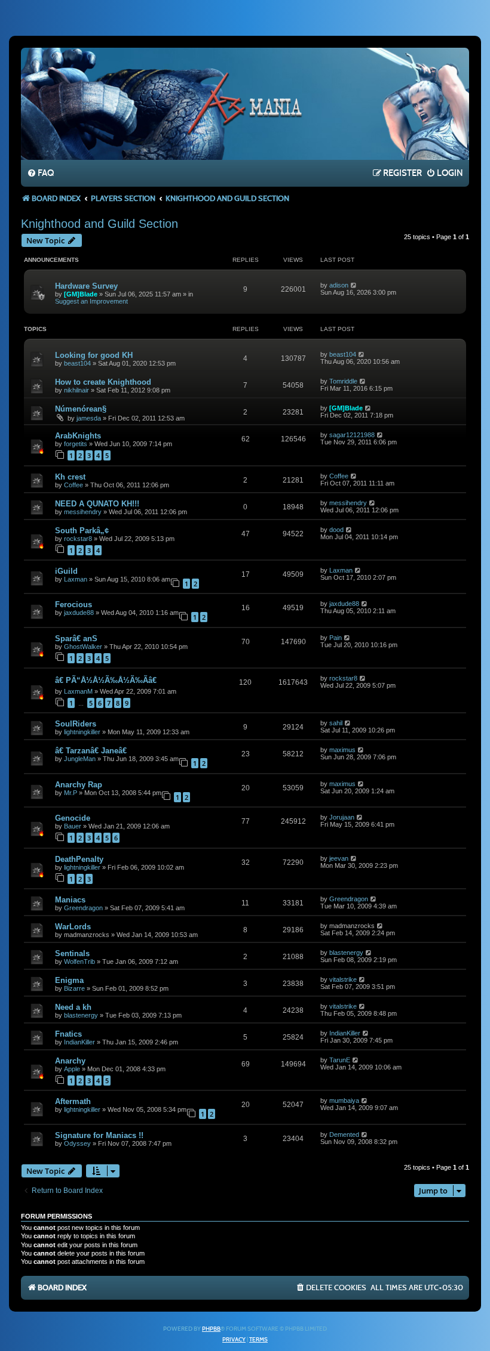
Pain (335, 637)
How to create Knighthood (103, 382)
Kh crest (70, 476)
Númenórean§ (80, 408)
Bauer (72, 826)
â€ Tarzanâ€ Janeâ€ (92, 750)
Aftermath (73, 1101)
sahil (335, 722)
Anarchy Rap (78, 784)
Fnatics (68, 1034)
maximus (342, 749)
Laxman (75, 579)
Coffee (73, 485)
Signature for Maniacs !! (99, 1135)
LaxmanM (78, 691)
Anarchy (70, 1060)
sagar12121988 (352, 434)
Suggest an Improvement (91, 301)
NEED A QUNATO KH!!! (97, 503)
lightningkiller (82, 731)
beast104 (77, 363)
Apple (72, 1068)
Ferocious (73, 604)
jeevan (338, 858)
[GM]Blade (80, 294)
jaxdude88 (79, 612)
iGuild (66, 571)
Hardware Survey (86, 286)
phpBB (211, 1329)
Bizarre (74, 988)
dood (336, 529)
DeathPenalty (79, 859)
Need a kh (73, 1007)
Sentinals (72, 953)
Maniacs (70, 899)
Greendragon (83, 907)
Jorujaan (341, 817)
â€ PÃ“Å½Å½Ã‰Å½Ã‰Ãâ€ (107, 680)
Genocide (72, 818)
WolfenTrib (79, 961)
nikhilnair (76, 390)
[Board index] (245, 103)
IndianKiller (79, 1042)
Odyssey (77, 1143)
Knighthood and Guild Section (99, 223)
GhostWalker (83, 646)
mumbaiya (344, 1100)
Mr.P (70, 792)
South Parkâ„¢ (82, 530)
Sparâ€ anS (76, 638)
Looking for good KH (94, 355)
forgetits (75, 443)
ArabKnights (78, 435)
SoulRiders (75, 723)
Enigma (69, 980)
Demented (344, 1134)
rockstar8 (78, 538)
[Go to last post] (354, 285)
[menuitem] (40, 173)
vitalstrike (343, 979)
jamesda (88, 418)
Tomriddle (343, 381)
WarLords (73, 926)
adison (338, 285)
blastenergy (346, 952)
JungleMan (80, 758)
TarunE (339, 1060)
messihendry (83, 511)
